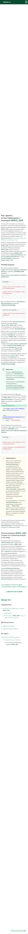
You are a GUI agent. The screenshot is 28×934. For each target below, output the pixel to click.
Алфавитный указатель (9, 626)
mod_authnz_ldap (18, 238)
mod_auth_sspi (10, 240)
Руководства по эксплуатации (12, 640)
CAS (24, 238)
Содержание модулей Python (10, 629)
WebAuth (3, 240)
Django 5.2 (6, 600)
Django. (7, 2)
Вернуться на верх (14, 592)
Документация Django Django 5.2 (11, 637)
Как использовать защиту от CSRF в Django (14, 587)
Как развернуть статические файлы (12, 585)
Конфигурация (8, 613)
